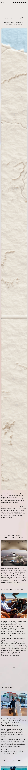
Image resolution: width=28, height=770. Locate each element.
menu (3, 2)
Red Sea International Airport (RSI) (11, 568)
